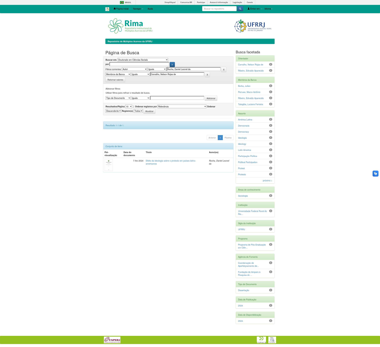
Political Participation (247, 162)
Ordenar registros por (146, 106)
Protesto (242, 174)
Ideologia (242, 137)
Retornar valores (115, 79)
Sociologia (243, 195)
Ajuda (150, 8)
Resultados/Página (115, 106)
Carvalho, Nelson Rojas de (250, 64)
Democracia (243, 125)
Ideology (242, 143)
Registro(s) (127, 110)
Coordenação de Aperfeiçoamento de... (248, 264)
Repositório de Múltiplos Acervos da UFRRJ (130, 41)
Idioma (268, 8)
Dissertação (243, 290)
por (107, 64)
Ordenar (211, 106)
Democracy (243, 131)
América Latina (245, 119)
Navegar (137, 8)
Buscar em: (111, 59)
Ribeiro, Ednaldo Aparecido (251, 70)
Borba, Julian (244, 85)
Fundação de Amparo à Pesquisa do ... (249, 273)
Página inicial (122, 8)
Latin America (244, 149)
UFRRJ (241, 229)
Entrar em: (255, 8)
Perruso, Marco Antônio (249, 92)
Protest (241, 168)
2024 (240, 305)
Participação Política (247, 156)
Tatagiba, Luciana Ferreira (250, 104)
